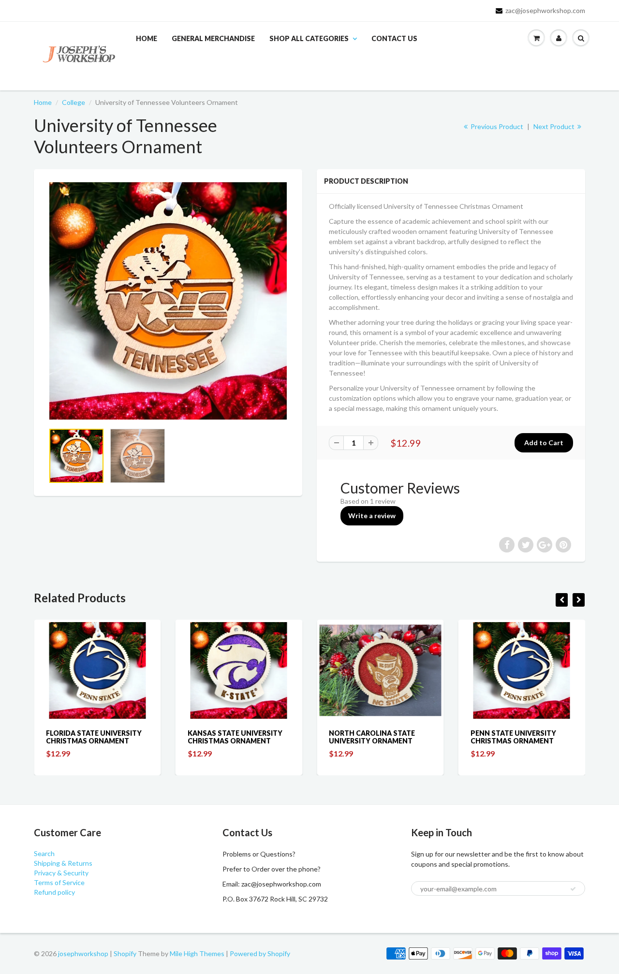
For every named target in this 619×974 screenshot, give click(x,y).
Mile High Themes (197, 953)
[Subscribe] (573, 889)
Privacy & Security (61, 873)
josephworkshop (83, 953)
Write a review (372, 515)
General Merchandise (213, 38)
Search (44, 853)
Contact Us (394, 38)
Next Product (554, 126)
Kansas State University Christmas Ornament (235, 737)
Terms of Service (59, 882)
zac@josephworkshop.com (545, 10)
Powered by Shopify (260, 953)
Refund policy (54, 892)
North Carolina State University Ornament (372, 737)
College (73, 102)
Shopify (125, 953)
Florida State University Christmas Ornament (94, 737)
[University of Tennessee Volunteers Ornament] (168, 301)
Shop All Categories (309, 38)
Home (146, 38)
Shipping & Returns (63, 863)
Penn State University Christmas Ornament (513, 737)
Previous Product (496, 126)
